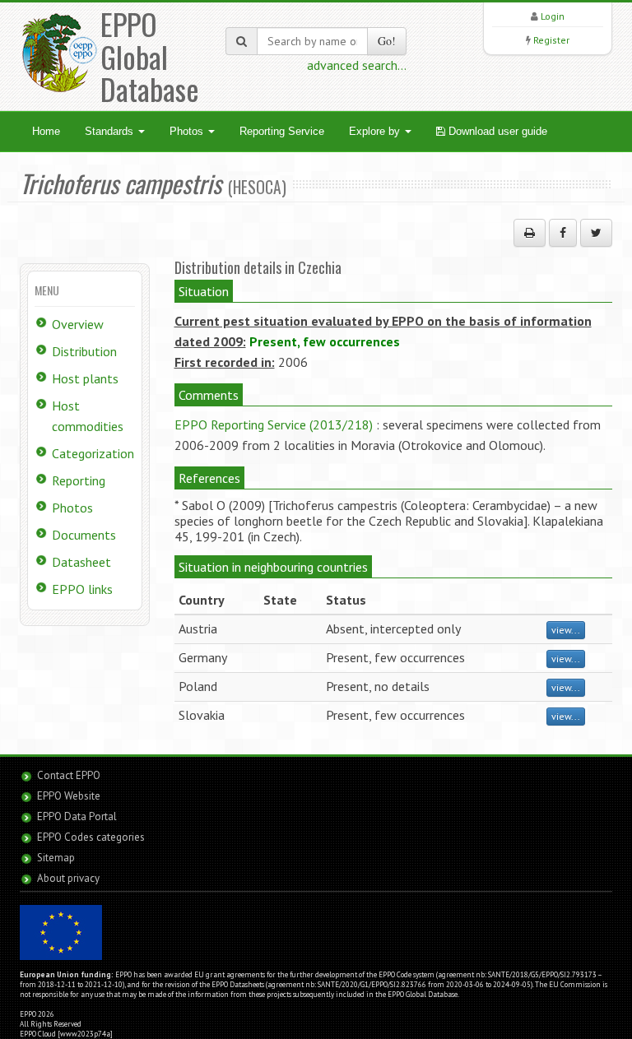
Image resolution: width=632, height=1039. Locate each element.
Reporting (78, 480)
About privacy (68, 878)
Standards (111, 131)
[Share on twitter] (596, 233)
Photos (188, 131)
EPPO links (82, 589)
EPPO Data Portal (77, 816)
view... (565, 630)
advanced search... (357, 65)
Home (46, 131)
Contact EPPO (68, 775)
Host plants (85, 378)
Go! (387, 41)
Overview (78, 324)
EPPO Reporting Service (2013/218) (273, 424)
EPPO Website (68, 796)
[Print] (530, 233)
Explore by (376, 131)
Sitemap (56, 858)
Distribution (84, 351)
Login (553, 16)
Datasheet (81, 562)
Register (551, 40)
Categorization (93, 453)
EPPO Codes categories (91, 837)
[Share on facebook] (563, 233)
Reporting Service (281, 131)
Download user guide (496, 131)
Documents (84, 534)
